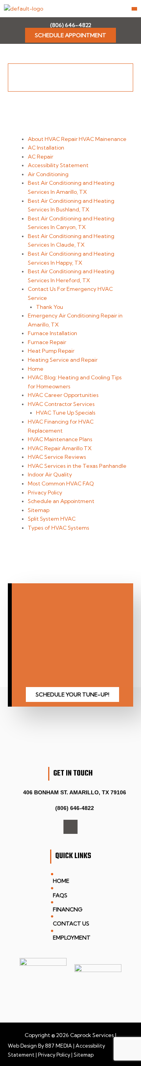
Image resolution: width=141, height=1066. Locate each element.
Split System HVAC (52, 519)
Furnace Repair (47, 342)
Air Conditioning (48, 174)
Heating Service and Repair (63, 360)
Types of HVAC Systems (58, 528)
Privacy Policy (45, 492)
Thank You (49, 307)
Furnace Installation (52, 333)
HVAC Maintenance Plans (60, 439)
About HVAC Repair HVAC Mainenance (77, 139)
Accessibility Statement (58, 165)
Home (35, 369)
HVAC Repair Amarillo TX (60, 448)
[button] (134, 9)
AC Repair (40, 156)
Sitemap (38, 510)
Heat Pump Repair (51, 351)
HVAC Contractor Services (61, 404)
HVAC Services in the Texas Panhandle (77, 466)
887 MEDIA (58, 1046)
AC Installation (46, 147)
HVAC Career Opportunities (63, 395)
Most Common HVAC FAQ (61, 483)
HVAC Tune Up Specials (66, 412)
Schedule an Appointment (61, 501)
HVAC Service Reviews (57, 457)
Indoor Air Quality (50, 474)
